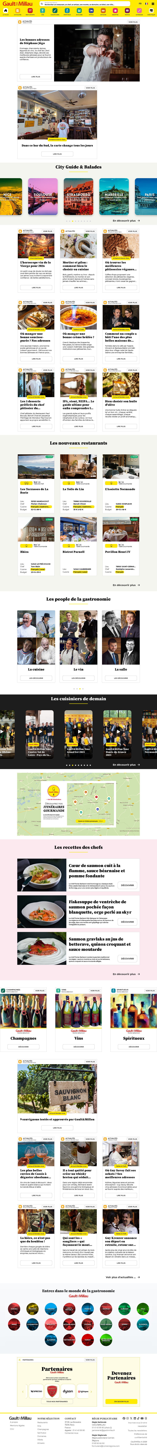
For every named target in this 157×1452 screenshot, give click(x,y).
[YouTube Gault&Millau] (142, 1418)
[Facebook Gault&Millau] (124, 1418)
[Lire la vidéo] (40, 731)
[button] (66, 221)
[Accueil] (16, 4)
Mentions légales (17, 1425)
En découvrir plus (124, 220)
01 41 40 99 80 (79, 1430)
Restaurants (42, 1422)
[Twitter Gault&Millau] (131, 1418)
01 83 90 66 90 (98, 1443)
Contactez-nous (71, 1433)
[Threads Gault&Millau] (146, 1418)
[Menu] (153, 3)
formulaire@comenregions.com (106, 1446)
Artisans (40, 1443)
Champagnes (43, 1429)
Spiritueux (41, 1433)
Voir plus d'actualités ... (121, 1277)
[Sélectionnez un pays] (146, 3)
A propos (14, 1422)
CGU (12, 1429)
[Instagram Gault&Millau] (127, 1418)
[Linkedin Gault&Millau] (135, 1418)
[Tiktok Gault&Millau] (138, 1418)
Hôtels (40, 1440)
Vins (39, 1426)
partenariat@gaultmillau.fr (103, 1430)
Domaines (41, 1436)
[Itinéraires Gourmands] (78, 804)
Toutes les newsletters (137, 1431)
